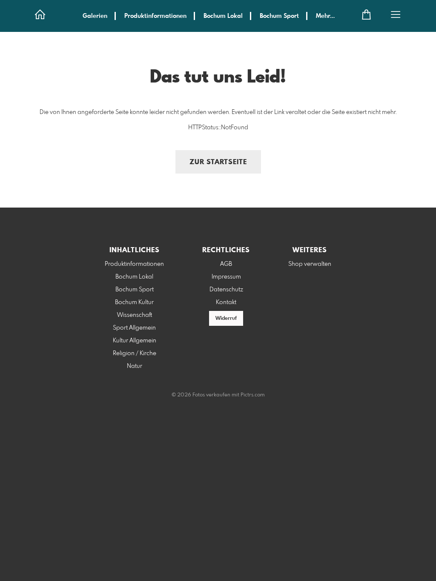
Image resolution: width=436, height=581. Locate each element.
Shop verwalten (309, 264)
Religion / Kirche (134, 353)
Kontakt (226, 302)
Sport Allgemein (134, 328)
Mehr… (325, 16)
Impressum (226, 277)
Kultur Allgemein (134, 341)
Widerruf (226, 318)
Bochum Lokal (223, 16)
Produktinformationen (155, 16)
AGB (226, 264)
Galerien (95, 16)
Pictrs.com (253, 395)
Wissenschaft (134, 315)
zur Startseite (218, 162)
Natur (134, 366)
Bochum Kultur (134, 302)
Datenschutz (226, 290)
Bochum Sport (279, 16)
